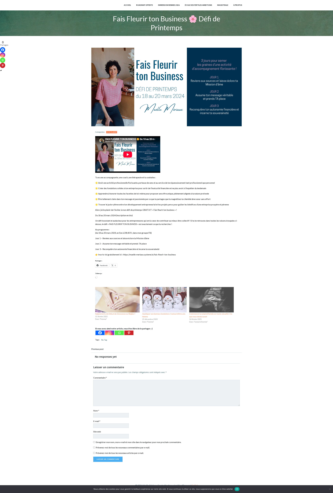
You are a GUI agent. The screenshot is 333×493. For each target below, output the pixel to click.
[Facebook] (100, 333)
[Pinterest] (128, 333)
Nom (96, 410)
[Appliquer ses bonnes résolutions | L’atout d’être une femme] (164, 299)
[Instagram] (109, 333)
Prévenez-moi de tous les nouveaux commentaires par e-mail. (123, 447)
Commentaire (100, 377)
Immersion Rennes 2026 (169, 5)
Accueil (127, 5)
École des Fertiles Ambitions (198, 5)
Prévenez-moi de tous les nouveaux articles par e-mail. (120, 453)
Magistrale (222, 5)
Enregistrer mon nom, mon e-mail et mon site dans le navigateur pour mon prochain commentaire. (138, 442)
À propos (237, 5)
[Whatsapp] (119, 333)
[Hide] (1, 70)
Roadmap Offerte (144, 5)
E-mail (96, 421)
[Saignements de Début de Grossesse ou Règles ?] (117, 299)
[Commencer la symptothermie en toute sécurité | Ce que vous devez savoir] (211, 299)
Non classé (112, 132)
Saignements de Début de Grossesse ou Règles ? (115, 314)
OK (237, 489)
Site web (97, 431)
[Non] (329, 489)
